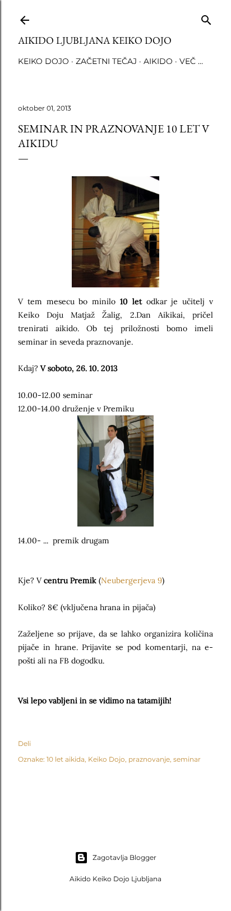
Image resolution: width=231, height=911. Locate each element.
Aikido (158, 61)
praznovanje (149, 759)
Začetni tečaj (106, 61)
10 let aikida (66, 759)
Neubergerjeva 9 (131, 580)
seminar (187, 759)
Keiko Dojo (43, 61)
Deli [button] (24, 743)
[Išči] (206, 18)
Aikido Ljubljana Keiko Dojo (95, 40)
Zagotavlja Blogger (124, 857)
